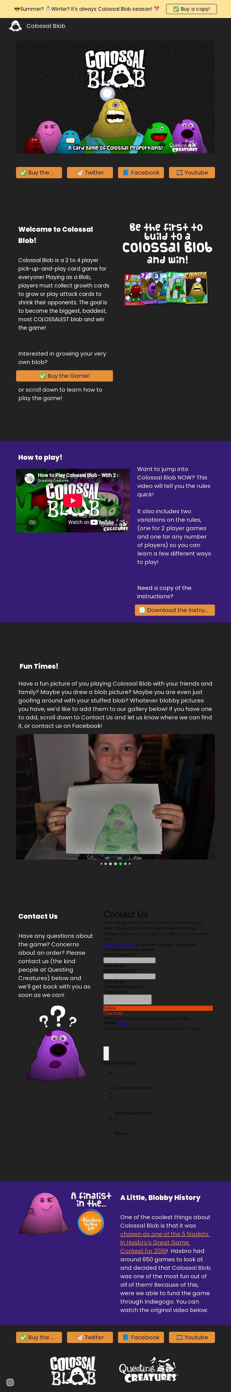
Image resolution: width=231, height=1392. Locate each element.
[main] (64, 236)
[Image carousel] (115, 799)
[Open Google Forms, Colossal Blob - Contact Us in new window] (204, 914)
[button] (10, 1382)
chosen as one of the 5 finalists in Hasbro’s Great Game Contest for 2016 (165, 1242)
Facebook (86, 726)
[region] (115, 9)
